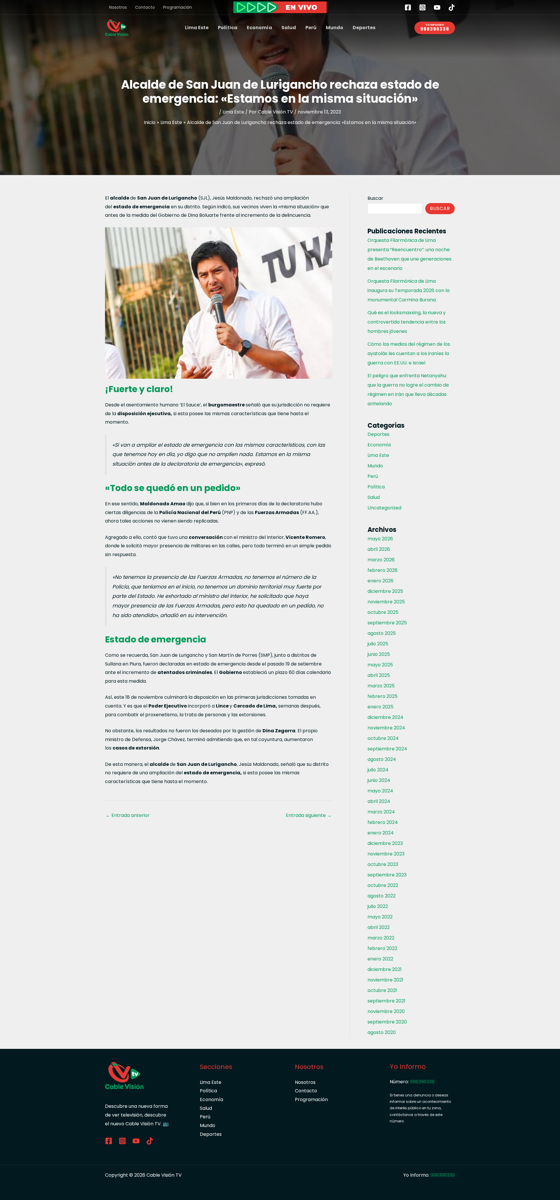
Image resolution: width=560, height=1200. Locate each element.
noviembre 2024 (386, 727)
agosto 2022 (382, 895)
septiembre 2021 (386, 1001)
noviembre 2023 (386, 853)
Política (227, 27)
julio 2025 (378, 643)
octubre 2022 (383, 885)
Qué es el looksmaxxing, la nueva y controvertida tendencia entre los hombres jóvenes (407, 322)
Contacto (145, 7)
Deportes (364, 27)
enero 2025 (380, 706)
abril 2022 (379, 927)
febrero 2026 (383, 570)
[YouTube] (437, 7)
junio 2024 (379, 780)
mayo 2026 (380, 538)
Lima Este (197, 27)
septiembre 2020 (387, 1022)
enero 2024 (381, 832)
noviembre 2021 (385, 980)
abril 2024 (379, 801)
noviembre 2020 (386, 1011)
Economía (259, 27)
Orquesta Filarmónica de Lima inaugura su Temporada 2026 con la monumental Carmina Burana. (408, 290)
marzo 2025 (381, 685)
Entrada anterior (128, 815)
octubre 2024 (383, 738)
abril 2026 (379, 549)
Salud (288, 27)
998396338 (422, 1081)
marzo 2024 (381, 811)
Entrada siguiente (309, 815)
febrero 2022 (382, 948)
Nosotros (118, 7)
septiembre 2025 (387, 622)
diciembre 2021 (385, 969)
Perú (310, 27)
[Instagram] (422, 7)
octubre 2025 (383, 612)
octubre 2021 (382, 990)
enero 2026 (380, 580)
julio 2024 (378, 769)
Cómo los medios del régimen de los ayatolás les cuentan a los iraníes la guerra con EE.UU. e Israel (409, 353)
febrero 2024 (383, 822)
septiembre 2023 (387, 874)
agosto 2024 (382, 759)
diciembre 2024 (385, 717)
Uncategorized (384, 507)
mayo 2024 (380, 790)
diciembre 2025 (385, 591)
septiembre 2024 (387, 748)
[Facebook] (408, 7)
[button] (434, 28)
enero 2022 (380, 959)
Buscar (375, 198)
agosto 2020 (382, 1032)
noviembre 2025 (386, 601)
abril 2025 (379, 675)
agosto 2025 (382, 633)
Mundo (334, 27)
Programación (177, 7)
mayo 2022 (380, 916)
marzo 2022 (381, 938)
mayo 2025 (380, 664)
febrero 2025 (383, 696)
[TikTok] (451, 7)
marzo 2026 (381, 559)
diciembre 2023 (385, 843)
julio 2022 (378, 906)
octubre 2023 (383, 864)
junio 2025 (379, 654)
